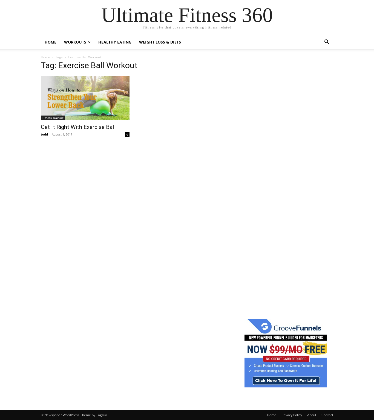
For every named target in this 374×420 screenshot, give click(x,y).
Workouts (75, 42)
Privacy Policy (291, 415)
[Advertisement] (285, 145)
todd (44, 134)
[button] (326, 42)
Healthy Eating (114, 42)
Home (50, 42)
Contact (327, 415)
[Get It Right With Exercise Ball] (85, 98)
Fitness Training (53, 118)
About (311, 415)
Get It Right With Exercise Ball (78, 127)
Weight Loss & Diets (160, 42)
